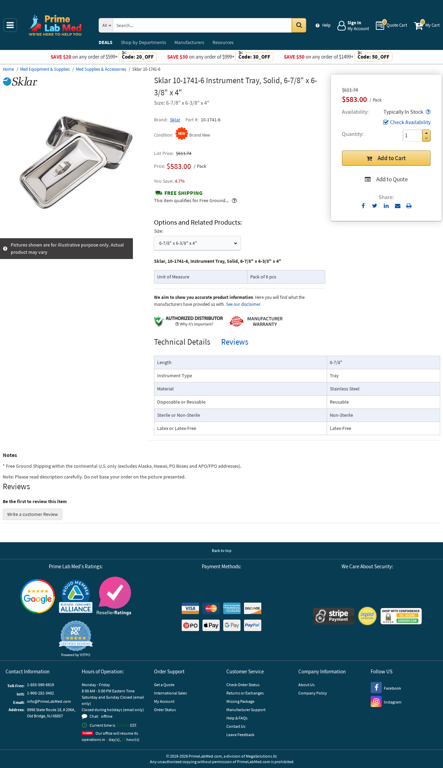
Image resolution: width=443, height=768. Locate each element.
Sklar (175, 120)
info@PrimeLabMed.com (49, 701)
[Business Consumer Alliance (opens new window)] (75, 597)
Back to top (222, 550)
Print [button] (409, 205)
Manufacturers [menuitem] (189, 42)
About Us (306, 684)
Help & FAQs (236, 717)
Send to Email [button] (397, 206)
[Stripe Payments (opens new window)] (333, 617)
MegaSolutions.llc (261, 756)
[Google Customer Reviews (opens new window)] (37, 597)
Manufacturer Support (245, 709)
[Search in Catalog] (299, 25)
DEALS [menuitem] (105, 42)
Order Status (165, 709)
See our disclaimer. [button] (243, 304)
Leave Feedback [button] (240, 734)
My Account (164, 701)
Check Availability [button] (410, 122)
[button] (427, 111)
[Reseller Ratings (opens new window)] (114, 597)
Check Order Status (243, 684)
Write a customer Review (32, 514)
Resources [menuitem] (223, 42)
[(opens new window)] (75, 234)
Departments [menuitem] (143, 42)
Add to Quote (392, 179)
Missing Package (240, 701)
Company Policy (312, 693)
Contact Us (235, 726)
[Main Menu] (10, 25)
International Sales (170, 693)
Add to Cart (392, 158)
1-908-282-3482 (40, 693)
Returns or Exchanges (245, 693)
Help (326, 25)
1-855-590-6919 (40, 684)
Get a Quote (164, 684)
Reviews (234, 342)
